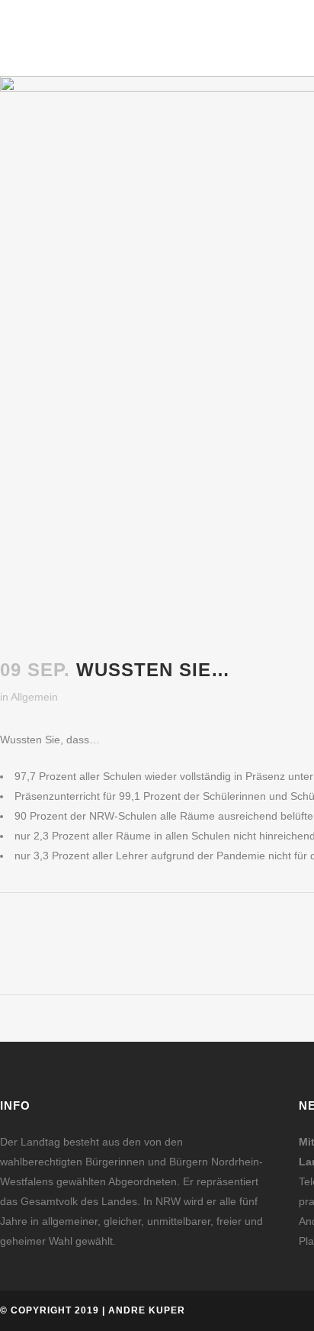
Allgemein (34, 697)
